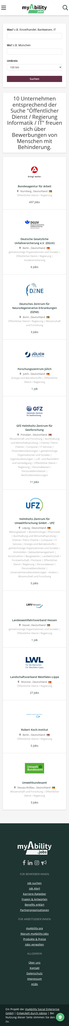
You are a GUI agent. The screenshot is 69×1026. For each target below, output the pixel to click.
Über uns (34, 962)
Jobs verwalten (34, 944)
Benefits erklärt (34, 904)
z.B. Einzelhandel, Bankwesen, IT (31, 29)
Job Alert (34, 888)
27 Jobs (34, 693)
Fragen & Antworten (34, 899)
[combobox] (34, 36)
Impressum (34, 979)
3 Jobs (34, 332)
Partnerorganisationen (34, 910)
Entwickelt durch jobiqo (32, 1013)
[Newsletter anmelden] (44, 863)
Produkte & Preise (34, 939)
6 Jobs (34, 267)
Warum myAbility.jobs (35, 934)
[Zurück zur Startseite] (34, 8)
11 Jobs (34, 482)
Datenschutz (34, 973)
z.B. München (19, 45)
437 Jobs (34, 202)
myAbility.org (34, 928)
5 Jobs (34, 583)
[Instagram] (37, 863)
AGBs (34, 984)
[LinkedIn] (31, 863)
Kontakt (34, 968)
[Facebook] (25, 863)
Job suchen (34, 883)
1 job (34, 389)
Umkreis (12, 61)
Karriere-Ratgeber (34, 894)
